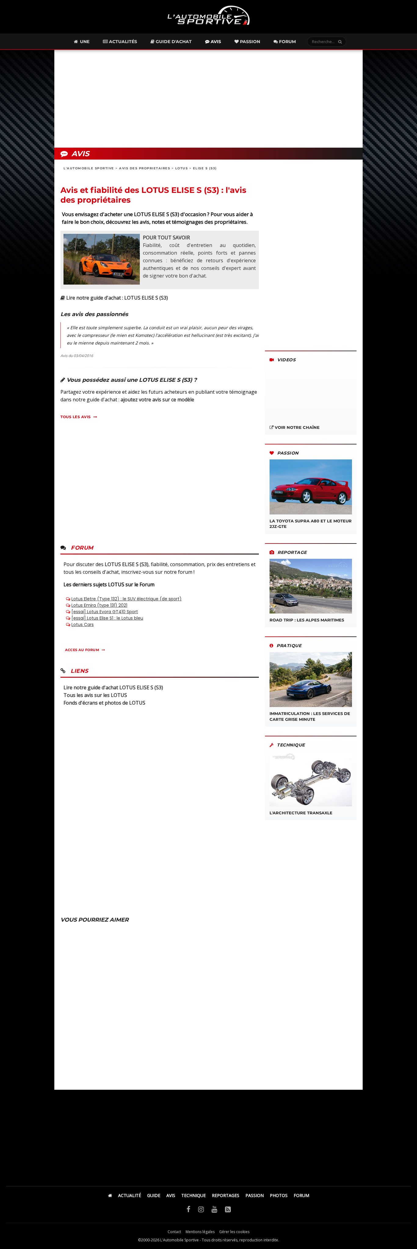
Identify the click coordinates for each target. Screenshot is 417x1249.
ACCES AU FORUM (82, 650)
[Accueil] (110, 1195)
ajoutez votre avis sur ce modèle (157, 399)
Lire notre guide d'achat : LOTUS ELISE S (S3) (116, 297)
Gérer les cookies (234, 1231)
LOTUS (181, 168)
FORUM (301, 1195)
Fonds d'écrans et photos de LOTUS (104, 702)
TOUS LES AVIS (75, 416)
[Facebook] (188, 1209)
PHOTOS (279, 1195)
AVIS (170, 1195)
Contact (174, 1231)
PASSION (254, 1195)
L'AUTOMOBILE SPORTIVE (88, 168)
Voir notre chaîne (297, 427)
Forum (287, 41)
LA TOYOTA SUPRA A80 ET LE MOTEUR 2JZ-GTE (311, 523)
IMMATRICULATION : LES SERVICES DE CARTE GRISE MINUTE (310, 716)
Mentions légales (200, 1231)
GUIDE (153, 1195)
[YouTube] (214, 1209)
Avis (215, 41)
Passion (249, 41)
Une (84, 41)
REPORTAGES (225, 1195)
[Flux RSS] (228, 1209)
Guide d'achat (173, 41)
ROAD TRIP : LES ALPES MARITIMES (307, 619)
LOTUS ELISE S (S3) (126, 564)
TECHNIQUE (193, 1195)
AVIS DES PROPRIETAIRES (144, 168)
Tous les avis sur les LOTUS (95, 695)
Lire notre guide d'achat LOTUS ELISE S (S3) (113, 687)
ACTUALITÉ (129, 1195)
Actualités (122, 41)
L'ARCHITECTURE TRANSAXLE (301, 812)
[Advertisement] (208, 99)
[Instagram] (201, 1209)
